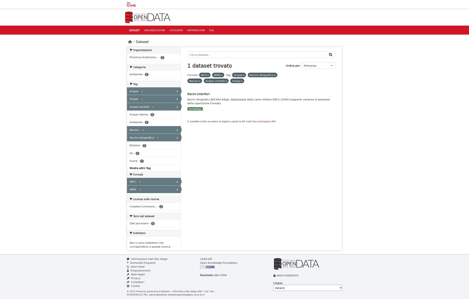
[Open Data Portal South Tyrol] (148, 17)
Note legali (137, 274)
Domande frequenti (142, 263)
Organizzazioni (154, 30)
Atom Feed (137, 267)
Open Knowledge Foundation (218, 263)
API (243, 121)
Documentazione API (263, 121)
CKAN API (206, 259)
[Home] (130, 41)
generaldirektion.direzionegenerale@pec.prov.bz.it (177, 294)
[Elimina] (208, 75)
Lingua (277, 283)
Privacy (135, 278)
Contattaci (137, 282)
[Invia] (330, 54)
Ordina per (293, 66)
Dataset (134, 30)
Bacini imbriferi (198, 94)
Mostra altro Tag (140, 168)
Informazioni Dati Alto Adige (148, 259)
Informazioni (196, 30)
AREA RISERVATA (287, 275)
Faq (211, 30)
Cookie (135, 286)
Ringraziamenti (140, 270)
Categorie (176, 30)
